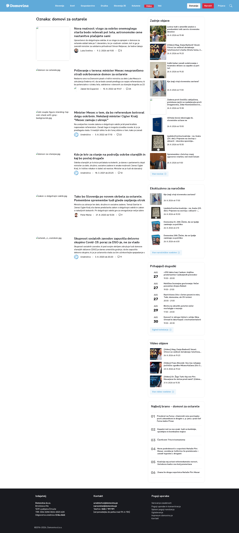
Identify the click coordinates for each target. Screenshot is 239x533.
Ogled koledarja (160, 329)
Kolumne (136, 6)
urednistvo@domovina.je (105, 503)
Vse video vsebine (161, 392)
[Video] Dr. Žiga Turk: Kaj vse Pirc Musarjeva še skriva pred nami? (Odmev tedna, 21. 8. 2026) (182, 377)
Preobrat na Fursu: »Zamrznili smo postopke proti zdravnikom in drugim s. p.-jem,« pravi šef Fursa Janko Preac (179, 418)
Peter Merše (85, 215)
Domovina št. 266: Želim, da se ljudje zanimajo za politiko (181, 223)
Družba (104, 6)
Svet (72, 6)
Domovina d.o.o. (43, 503)
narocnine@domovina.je (105, 506)
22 (120, 134)
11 (121, 257)
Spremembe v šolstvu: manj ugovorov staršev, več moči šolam (183, 155)
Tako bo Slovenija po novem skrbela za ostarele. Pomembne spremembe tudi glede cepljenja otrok (109, 198)
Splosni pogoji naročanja (162, 509)
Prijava (221, 6)
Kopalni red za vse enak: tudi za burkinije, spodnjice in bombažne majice (176, 430)
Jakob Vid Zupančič (89, 89)
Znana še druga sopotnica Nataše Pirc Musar (178, 472)
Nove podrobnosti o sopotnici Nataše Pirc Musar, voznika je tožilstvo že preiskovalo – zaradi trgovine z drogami (178, 451)
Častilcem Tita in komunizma (171, 439)
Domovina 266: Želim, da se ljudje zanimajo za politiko (180, 236)
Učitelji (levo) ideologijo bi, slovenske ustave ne (180, 119)
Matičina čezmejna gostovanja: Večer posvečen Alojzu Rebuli (181, 284)
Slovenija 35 (120, 6)
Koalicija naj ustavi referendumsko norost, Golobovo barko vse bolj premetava (177, 462)
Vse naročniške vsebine (164, 252)
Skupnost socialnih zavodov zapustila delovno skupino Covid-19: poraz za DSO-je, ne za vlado (107, 240)
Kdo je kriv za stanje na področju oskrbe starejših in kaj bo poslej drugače (110, 156)
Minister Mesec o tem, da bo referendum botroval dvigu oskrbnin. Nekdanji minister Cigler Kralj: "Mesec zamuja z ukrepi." (109, 116)
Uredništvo (85, 134)
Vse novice (157, 174)
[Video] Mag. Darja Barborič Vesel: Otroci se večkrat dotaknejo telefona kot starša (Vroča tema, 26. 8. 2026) (185, 47)
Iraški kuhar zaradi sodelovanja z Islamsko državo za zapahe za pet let (183, 65)
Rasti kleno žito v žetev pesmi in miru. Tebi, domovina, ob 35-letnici (182, 295)
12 (121, 173)
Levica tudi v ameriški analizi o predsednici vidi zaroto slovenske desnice (183, 29)
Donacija (193, 6)
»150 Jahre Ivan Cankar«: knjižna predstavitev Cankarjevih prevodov (180, 273)
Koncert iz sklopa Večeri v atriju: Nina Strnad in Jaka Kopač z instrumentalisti (182, 318)
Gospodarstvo (88, 6)
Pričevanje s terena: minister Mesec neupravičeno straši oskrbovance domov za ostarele (109, 72)
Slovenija (59, 6)
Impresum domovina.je (162, 515)
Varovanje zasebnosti (161, 503)
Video (149, 6)
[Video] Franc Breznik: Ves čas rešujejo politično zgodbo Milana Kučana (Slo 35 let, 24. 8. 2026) (183, 364)
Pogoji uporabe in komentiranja (166, 506)
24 (130, 89)
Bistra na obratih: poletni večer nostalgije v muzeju (179, 307)
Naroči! (208, 6)
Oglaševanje (157, 512)
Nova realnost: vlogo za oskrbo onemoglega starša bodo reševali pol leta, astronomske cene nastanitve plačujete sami (108, 32)
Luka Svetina (86, 50)
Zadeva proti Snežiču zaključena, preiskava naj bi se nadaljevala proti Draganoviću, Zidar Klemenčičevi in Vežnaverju (184, 102)
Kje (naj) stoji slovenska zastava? (183, 81)
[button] (231, 6)
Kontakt (155, 518)
